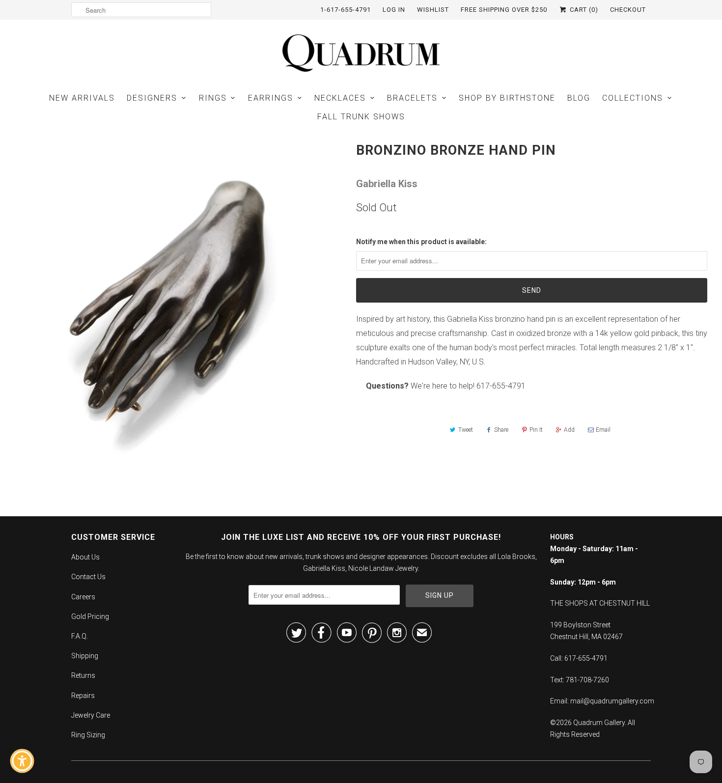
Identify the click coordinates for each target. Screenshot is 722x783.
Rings (213, 98)
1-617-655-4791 (345, 9)
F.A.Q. (79, 636)
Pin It (536, 429)
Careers (83, 597)
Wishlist (433, 9)
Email (603, 429)
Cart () (583, 9)
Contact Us (88, 577)
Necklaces (340, 98)
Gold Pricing (90, 616)
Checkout (628, 9)
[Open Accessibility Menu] (22, 761)
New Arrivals (82, 98)
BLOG (578, 98)
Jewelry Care (90, 715)
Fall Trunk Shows (361, 116)
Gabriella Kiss (386, 184)
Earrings (270, 98)
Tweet (465, 429)
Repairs (83, 695)
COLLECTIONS (632, 98)
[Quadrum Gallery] (361, 53)
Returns (83, 675)
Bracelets (412, 98)
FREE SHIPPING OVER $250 (504, 9)
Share (501, 429)
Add (569, 429)
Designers (152, 98)
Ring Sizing (88, 735)
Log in (394, 9)
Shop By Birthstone (507, 98)
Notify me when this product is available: (421, 242)
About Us (85, 557)
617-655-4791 (501, 386)
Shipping (84, 656)
